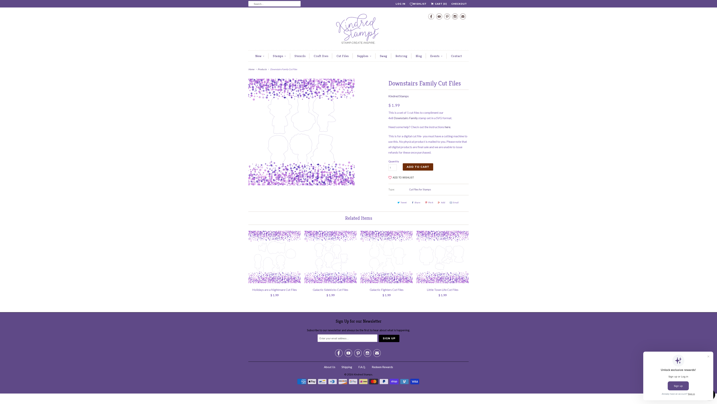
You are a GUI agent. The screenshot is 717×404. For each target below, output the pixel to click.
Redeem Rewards (382, 367)
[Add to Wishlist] (298, 233)
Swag (383, 56)
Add (443, 202)
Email (456, 202)
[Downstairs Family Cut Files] (301, 132)
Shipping (347, 367)
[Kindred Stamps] (358, 30)
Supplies (362, 56)
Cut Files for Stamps (420, 189)
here (447, 127)
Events (435, 56)
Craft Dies (321, 56)
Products (262, 69)
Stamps (278, 56)
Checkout (459, 3)
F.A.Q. (362, 367)
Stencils (299, 56)
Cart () (440, 3)
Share (417, 202)
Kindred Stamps (398, 96)
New (258, 56)
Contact (456, 56)
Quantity (393, 161)
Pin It (430, 202)
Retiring (401, 56)
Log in (400, 3)
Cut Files (342, 56)
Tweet (404, 202)
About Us (329, 367)
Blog (419, 56)
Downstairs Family (406, 118)
